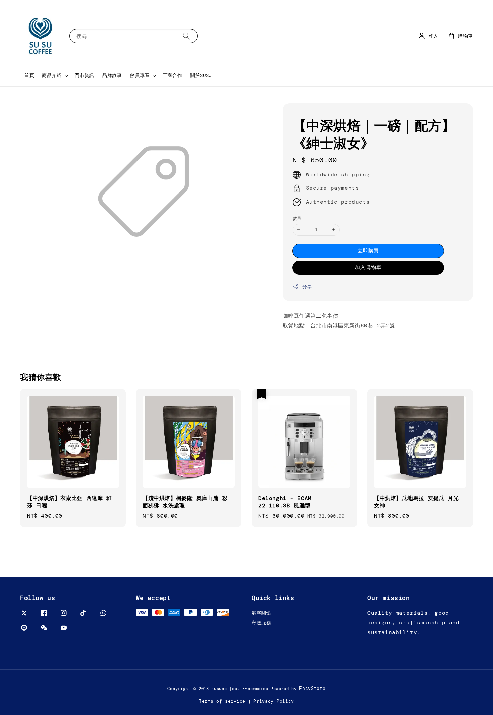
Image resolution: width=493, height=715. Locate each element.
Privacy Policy (273, 701)
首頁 (29, 75)
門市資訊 (84, 75)
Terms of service (222, 701)
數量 (297, 218)
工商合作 (172, 75)
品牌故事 (112, 75)
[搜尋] (186, 35)
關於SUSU (201, 75)
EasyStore (312, 688)
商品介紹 (51, 75)
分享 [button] (307, 287)
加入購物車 (368, 267)
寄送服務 (261, 623)
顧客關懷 (261, 613)
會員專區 (139, 75)
